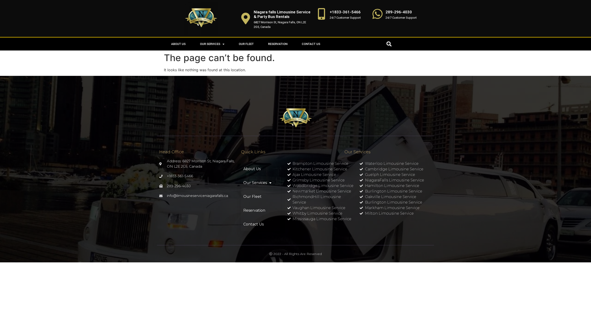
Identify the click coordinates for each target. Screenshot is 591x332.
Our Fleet (246, 44)
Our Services (210, 44)
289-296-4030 (399, 12)
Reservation (277, 44)
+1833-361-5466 (345, 12)
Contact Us (311, 44)
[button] (389, 44)
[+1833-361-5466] (321, 14)
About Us (178, 44)
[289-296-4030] (377, 14)
